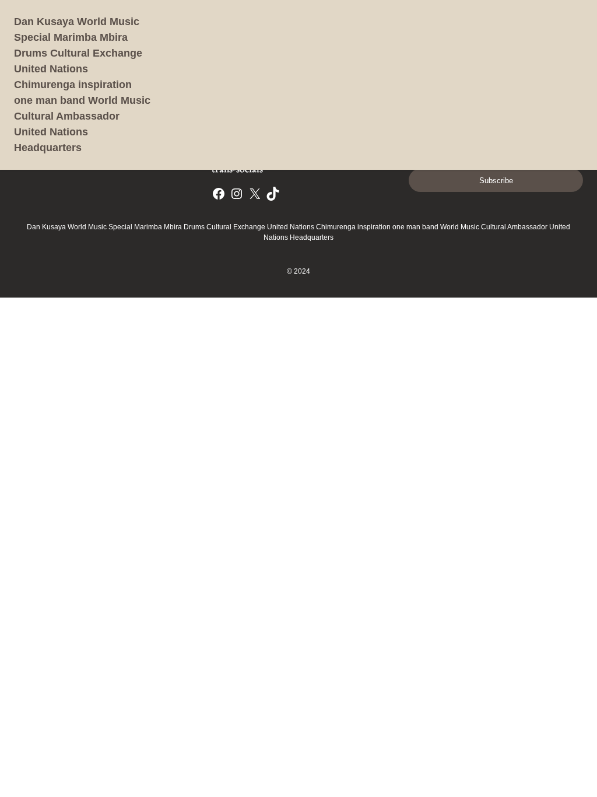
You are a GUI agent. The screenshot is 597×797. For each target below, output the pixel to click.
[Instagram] (237, 194)
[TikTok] (273, 194)
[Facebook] (219, 194)
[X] (255, 194)
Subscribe (496, 180)
